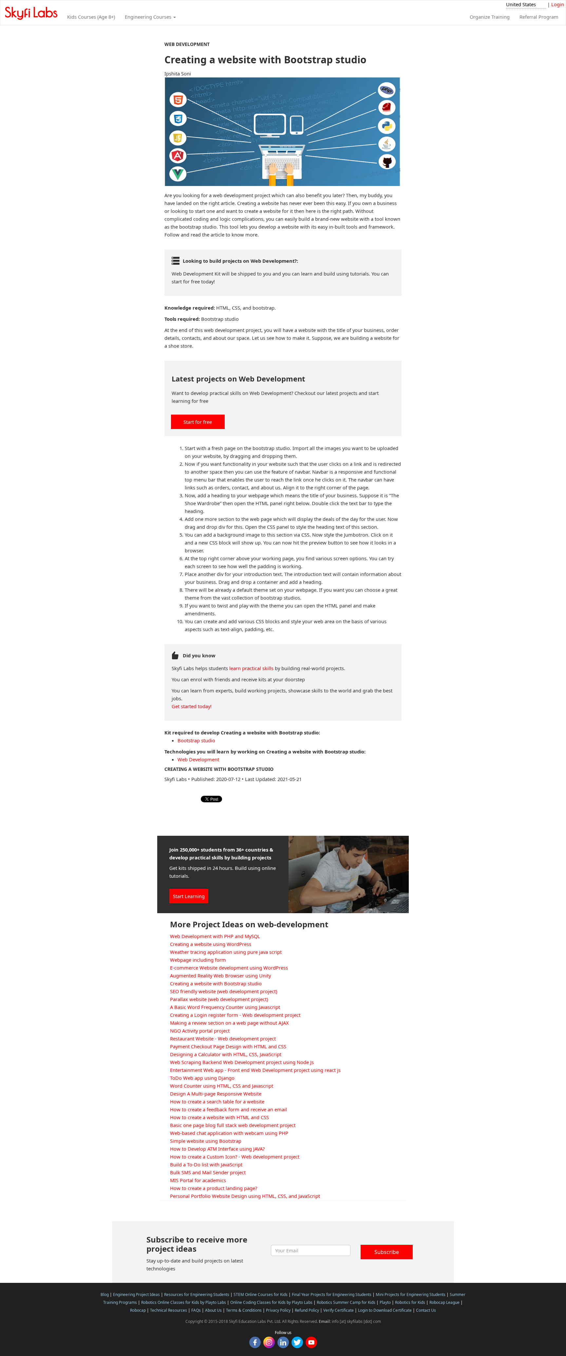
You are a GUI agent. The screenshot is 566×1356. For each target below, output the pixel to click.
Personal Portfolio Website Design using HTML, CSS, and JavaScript (245, 1196)
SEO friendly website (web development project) (223, 991)
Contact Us (426, 1310)
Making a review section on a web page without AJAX (229, 1022)
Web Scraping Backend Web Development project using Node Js (242, 1062)
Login (557, 4)
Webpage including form (198, 959)
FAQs (196, 1310)
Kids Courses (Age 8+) (91, 16)
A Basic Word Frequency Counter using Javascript (225, 1007)
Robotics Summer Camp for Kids (346, 1302)
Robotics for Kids (410, 1302)
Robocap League (444, 1302)
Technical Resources (168, 1310)
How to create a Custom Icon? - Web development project (234, 1156)
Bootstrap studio (196, 740)
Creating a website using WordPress (210, 944)
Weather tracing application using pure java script (226, 952)
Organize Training (490, 16)
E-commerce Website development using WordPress (229, 967)
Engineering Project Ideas (136, 1294)
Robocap (138, 1310)
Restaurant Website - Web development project (223, 1038)
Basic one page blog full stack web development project (232, 1125)
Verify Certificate (338, 1310)
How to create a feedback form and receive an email (228, 1109)
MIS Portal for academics (198, 1180)
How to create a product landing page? (213, 1188)
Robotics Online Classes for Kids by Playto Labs (183, 1302)
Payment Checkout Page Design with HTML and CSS (228, 1046)
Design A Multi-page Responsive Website (215, 1093)
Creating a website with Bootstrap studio (216, 983)
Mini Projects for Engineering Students (410, 1294)
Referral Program (538, 16)
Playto (385, 1302)
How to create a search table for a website (217, 1101)
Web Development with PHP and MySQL (215, 936)
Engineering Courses (149, 16)
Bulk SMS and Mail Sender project (208, 1172)
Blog (105, 1294)
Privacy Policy (278, 1310)
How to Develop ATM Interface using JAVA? (217, 1148)
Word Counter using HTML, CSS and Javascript (221, 1085)
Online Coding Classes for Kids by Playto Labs (271, 1302)
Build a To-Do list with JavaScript (206, 1164)
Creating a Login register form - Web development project (235, 1015)
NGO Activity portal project (200, 1030)
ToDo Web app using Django (202, 1078)
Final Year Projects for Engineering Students (331, 1294)
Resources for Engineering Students (196, 1294)
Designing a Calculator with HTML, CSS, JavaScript (225, 1054)
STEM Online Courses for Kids (261, 1294)
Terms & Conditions (244, 1310)
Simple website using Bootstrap (205, 1141)
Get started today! (192, 706)
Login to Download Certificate (385, 1310)
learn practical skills (251, 668)
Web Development (198, 759)
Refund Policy (307, 1310)
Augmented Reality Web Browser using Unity (220, 975)
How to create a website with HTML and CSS (219, 1117)
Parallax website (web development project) (219, 999)
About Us (213, 1310)
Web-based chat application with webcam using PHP (229, 1133)
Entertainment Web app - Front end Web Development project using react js (255, 1070)
